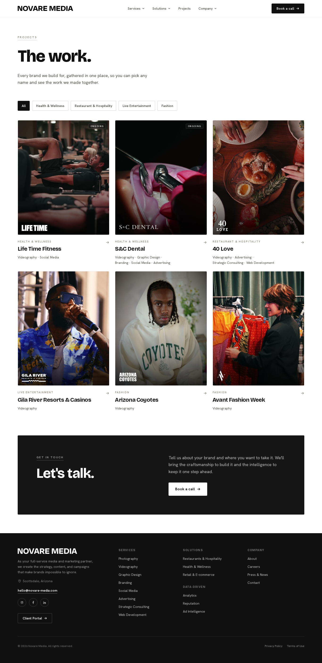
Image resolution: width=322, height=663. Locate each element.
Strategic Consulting (134, 607)
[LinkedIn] (44, 602)
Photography (128, 559)
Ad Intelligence (194, 611)
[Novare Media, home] (45, 8)
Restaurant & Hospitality (93, 106)
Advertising (127, 599)
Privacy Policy (273, 646)
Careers (254, 567)
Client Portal (32, 618)
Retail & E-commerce (199, 575)
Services (134, 8)
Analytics (190, 595)
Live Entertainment (137, 106)
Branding (125, 583)
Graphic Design (130, 575)
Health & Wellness (50, 106)
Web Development (132, 615)
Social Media (128, 591)
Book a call (285, 8)
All (24, 106)
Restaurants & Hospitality (202, 559)
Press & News (258, 575)
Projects (184, 8)
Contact (254, 583)
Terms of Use (295, 646)
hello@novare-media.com (37, 590)
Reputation (191, 603)
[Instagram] (22, 602)
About (252, 559)
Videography (128, 567)
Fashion (167, 106)
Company (205, 8)
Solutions (159, 8)
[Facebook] (33, 602)
